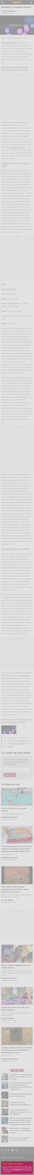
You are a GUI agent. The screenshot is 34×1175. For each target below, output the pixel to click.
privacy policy (17, 1169)
